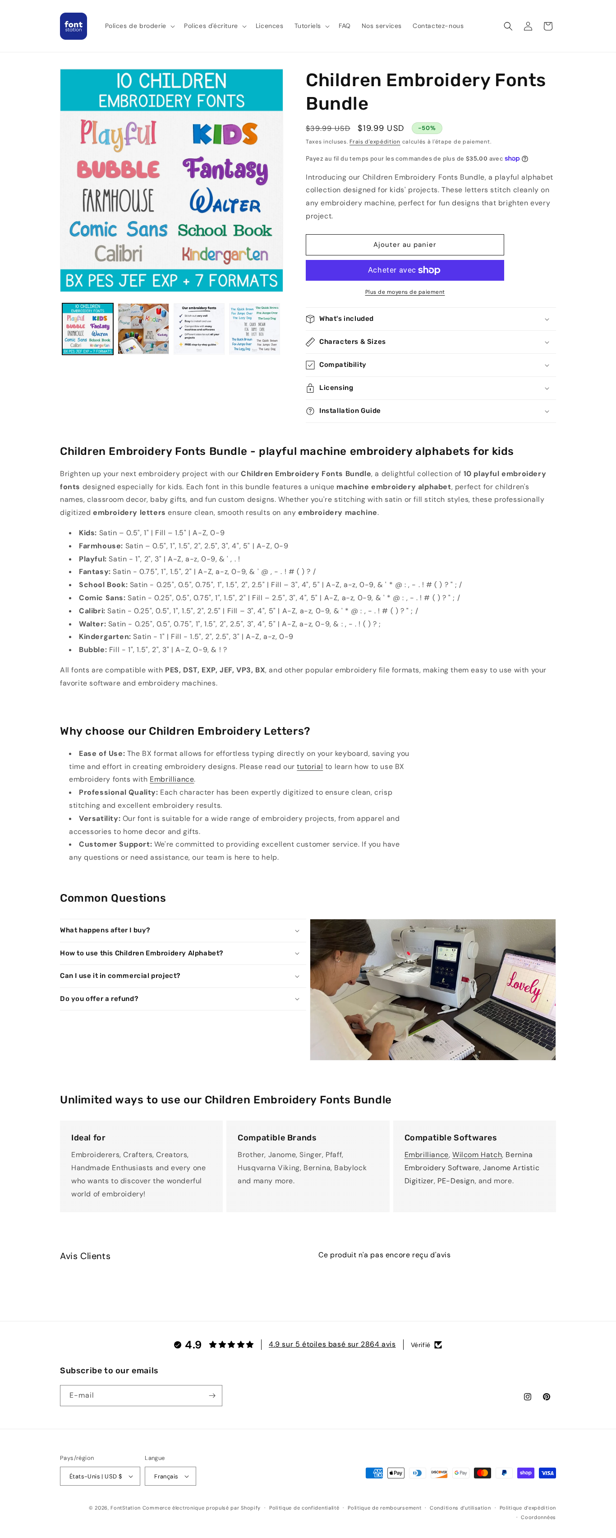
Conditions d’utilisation (460, 1508)
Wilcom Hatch (477, 1154)
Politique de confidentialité (304, 1508)
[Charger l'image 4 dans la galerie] (254, 328)
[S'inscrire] (212, 1395)
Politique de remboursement (384, 1508)
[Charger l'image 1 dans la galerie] (87, 328)
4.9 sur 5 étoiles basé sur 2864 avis (332, 1344)
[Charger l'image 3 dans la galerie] (199, 328)
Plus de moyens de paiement (405, 292)
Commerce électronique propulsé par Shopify (202, 1508)
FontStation (125, 1508)
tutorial (310, 766)
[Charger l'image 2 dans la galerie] (143, 328)
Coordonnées (538, 1517)
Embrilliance (172, 779)
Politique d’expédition (528, 1508)
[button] (139, 25)
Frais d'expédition (374, 141)
